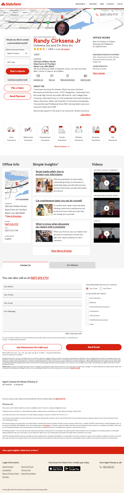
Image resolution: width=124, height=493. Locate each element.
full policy (47, 425)
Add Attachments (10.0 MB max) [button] (32, 347)
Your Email (8, 303)
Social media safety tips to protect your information (50, 173)
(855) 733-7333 (75, 368)
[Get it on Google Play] (72, 468)
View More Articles (61, 251)
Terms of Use (26, 470)
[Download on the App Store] (56, 468)
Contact (110, 4)
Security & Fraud (27, 467)
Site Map (5, 477)
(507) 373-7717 (11, 224)
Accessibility (6, 470)
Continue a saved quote (17, 79)
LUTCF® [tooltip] (37, 54)
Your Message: (10, 311)
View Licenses (99, 73)
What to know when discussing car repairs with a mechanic (52, 225)
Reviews (93, 4)
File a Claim (17, 88)
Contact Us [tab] (25, 265)
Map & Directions (14, 216)
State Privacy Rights (28, 474)
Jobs (102, 4)
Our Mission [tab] (72, 265)
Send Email (94, 347)
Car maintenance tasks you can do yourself (59, 200)
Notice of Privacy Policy (10, 474)
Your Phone (8, 295)
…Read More (85, 115)
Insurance (80, 4)
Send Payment (17, 96)
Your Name (8, 287)
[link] (11, 4)
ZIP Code (11, 62)
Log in (120, 4)
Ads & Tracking (7, 467)
